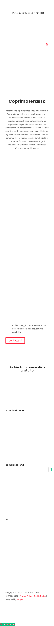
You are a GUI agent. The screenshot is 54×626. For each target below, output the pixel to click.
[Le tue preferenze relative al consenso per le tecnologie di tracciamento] (51, 469)
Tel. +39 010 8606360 (22, 430)
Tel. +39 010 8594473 (22, 538)
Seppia (20, 599)
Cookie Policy (40, 596)
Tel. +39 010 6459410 (22, 484)
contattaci (15, 340)
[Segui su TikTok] (19, 607)
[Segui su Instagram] (13, 607)
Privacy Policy (25, 596)
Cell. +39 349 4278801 (22, 438)
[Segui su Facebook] (7, 607)
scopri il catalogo (27, 70)
